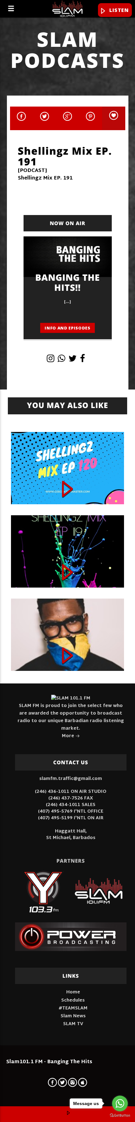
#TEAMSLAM (73, 1008)
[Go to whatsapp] (120, 1103)
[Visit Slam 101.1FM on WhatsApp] (61, 360)
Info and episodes (67, 328)
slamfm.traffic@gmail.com (70, 779)
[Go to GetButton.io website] (120, 1116)
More (68, 736)
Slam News (73, 1016)
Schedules (73, 1000)
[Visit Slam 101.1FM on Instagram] (50, 360)
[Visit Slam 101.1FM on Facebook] (82, 360)
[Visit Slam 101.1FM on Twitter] (72, 360)
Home (73, 992)
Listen (118, 10)
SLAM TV (73, 1024)
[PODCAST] (32, 170)
